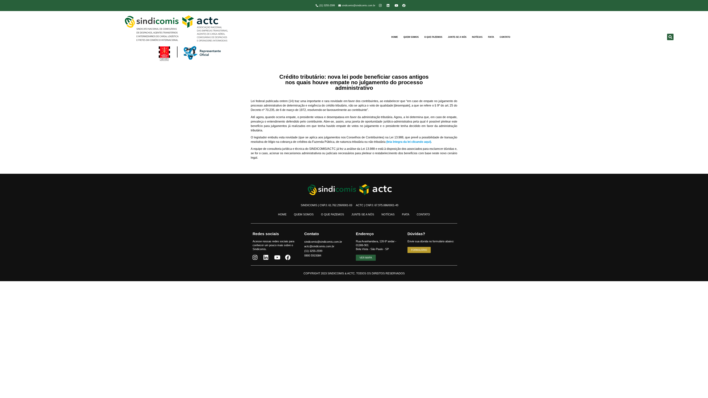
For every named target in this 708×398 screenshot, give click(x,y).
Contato (505, 37)
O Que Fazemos (433, 37)
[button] (670, 37)
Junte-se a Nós (457, 37)
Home (394, 37)
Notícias (477, 37)
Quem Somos (411, 37)
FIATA (491, 37)
